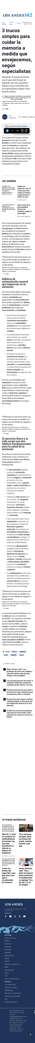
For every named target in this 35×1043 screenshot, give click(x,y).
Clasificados (9, 990)
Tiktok (15, 916)
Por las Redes (11, 23)
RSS (6, 999)
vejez (6, 655)
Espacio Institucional (12, 979)
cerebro (14, 655)
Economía (8, 944)
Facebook (6, 916)
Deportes (8, 952)
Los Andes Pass (10, 984)
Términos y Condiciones (13, 993)
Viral (6, 976)
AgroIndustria (9, 970)
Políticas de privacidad (12, 996)
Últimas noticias (10, 938)
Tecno (7, 973)
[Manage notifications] (30, 1034)
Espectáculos (9, 955)
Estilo (6, 967)
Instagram (10, 916)
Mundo (7, 958)
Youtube (24, 916)
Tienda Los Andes (11, 987)
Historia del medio (11, 1002)
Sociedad (8, 947)
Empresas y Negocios (12, 964)
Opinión (7, 961)
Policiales (8, 950)
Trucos (14, 651)
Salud (21, 655)
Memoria (23, 651)
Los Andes (4, 23)
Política (7, 941)
